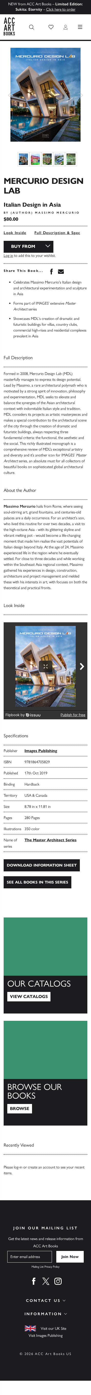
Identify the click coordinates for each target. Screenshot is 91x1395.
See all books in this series (37, 882)
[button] (51, 27)
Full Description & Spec (57, 232)
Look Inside (15, 232)
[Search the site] (31, 27)
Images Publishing (41, 750)
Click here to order (60, 9)
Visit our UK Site (53, 1328)
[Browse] (45, 1073)
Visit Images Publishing (46, 1335)
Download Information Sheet (42, 865)
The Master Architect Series (50, 840)
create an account (41, 1167)
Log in (8, 255)
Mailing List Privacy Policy (45, 1266)
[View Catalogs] (45, 965)
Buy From (23, 246)
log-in (18, 1167)
